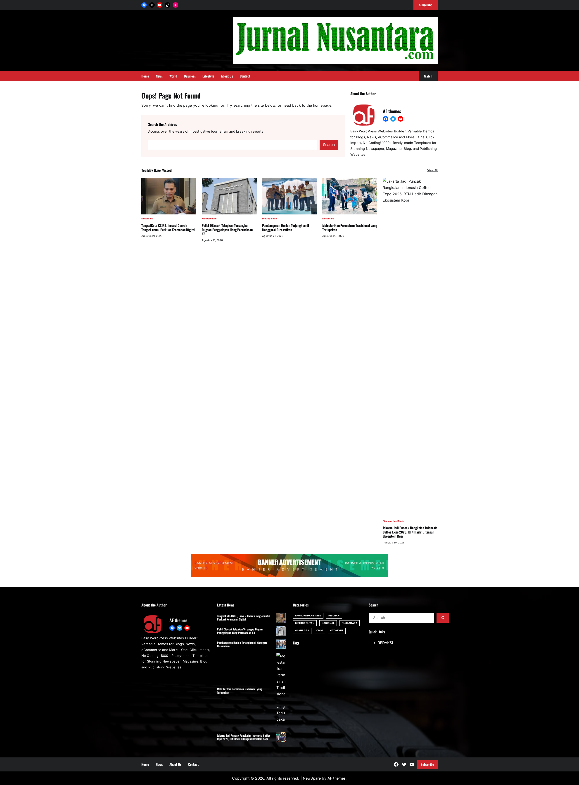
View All (432, 170)
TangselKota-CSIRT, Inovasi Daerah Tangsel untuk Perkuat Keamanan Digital (168, 227)
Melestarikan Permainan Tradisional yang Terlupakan (349, 227)
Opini (319, 630)
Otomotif (336, 630)
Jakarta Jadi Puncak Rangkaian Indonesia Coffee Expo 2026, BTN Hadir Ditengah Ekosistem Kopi (410, 532)
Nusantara (147, 218)
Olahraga (302, 630)
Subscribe (427, 764)
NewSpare (312, 778)
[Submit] (443, 618)
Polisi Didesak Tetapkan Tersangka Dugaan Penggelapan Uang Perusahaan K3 (227, 229)
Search (329, 144)
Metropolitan (209, 218)
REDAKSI (385, 642)
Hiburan (334, 615)
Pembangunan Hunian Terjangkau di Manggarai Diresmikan (285, 227)
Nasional (328, 623)
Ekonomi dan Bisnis (393, 521)
